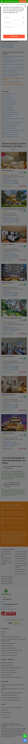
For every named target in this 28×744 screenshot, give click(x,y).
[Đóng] (25, 6)
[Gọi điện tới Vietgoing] (25, 736)
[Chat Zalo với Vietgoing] (25, 740)
